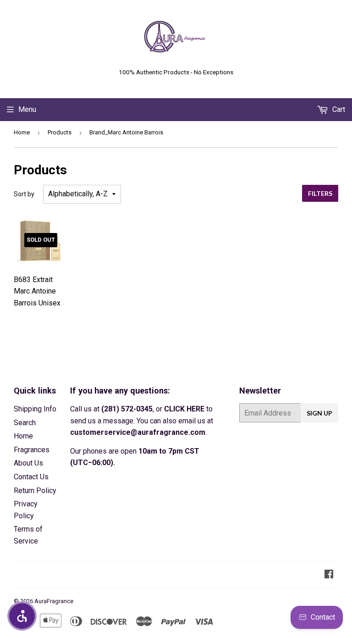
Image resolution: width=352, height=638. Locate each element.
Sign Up (319, 413)
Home (22, 132)
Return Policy (35, 490)
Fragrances (32, 449)
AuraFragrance (53, 601)
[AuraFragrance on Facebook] (329, 575)
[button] (22, 616)
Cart (337, 109)
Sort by (24, 194)
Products (60, 132)
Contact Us (31, 476)
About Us (28, 463)
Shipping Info (35, 409)
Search (25, 422)
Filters (320, 193)
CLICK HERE (184, 409)
